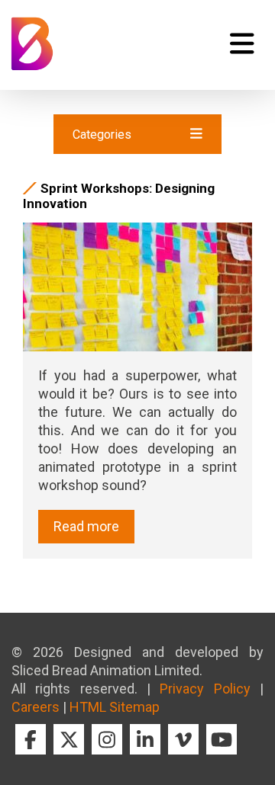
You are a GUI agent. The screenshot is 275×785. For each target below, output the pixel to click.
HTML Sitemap (115, 707)
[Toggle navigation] (241, 43)
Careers (35, 707)
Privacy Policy (205, 689)
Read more (86, 526)
